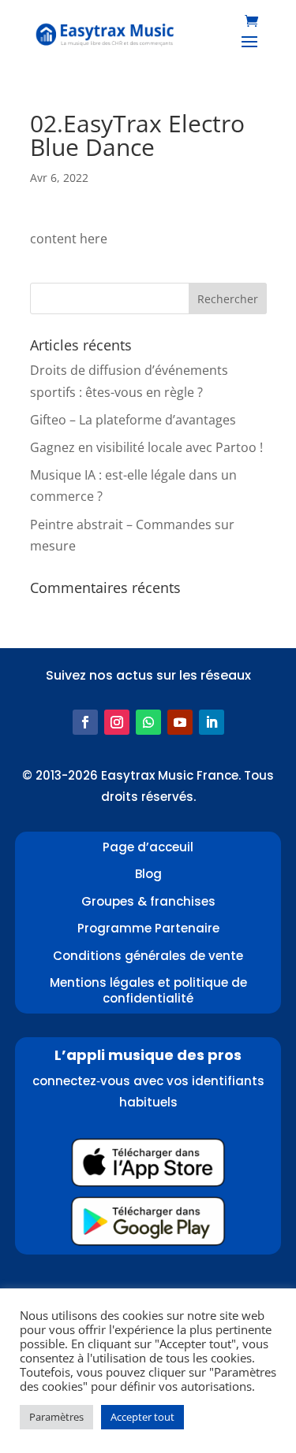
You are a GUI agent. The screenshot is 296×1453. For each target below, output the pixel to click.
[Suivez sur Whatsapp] (148, 722)
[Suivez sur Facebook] (85, 722)
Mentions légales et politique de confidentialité (148, 990)
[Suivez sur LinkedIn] (211, 722)
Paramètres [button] (56, 1417)
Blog (148, 873)
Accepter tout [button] (142, 1417)
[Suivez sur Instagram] (116, 722)
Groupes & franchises (148, 901)
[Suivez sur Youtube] (180, 722)
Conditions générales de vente (148, 955)
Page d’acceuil (148, 847)
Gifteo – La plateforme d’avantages (133, 419)
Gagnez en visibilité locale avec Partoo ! (146, 447)
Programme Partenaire (148, 928)
